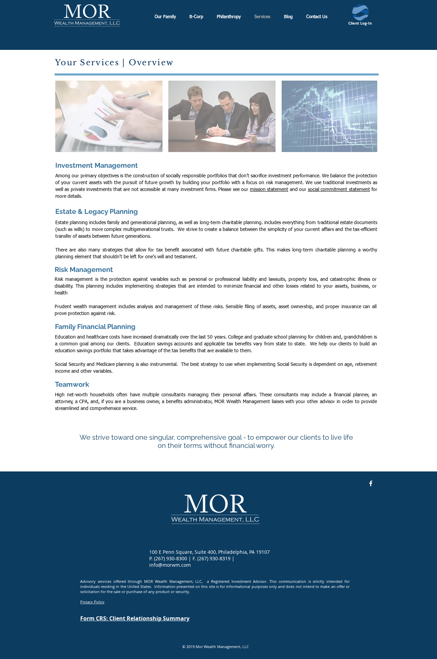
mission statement (269, 189)
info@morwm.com (170, 565)
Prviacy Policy (92, 601)
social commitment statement (339, 189)
